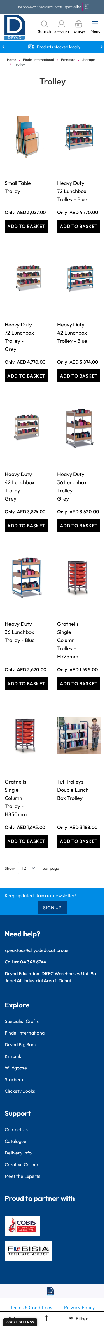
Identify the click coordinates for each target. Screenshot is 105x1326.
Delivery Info (18, 1153)
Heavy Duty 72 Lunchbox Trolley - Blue (72, 191)
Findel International (38, 59)
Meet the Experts (22, 1176)
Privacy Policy (79, 1307)
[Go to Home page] (14, 27)
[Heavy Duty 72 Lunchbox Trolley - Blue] (78, 136)
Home (11, 59)
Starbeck (14, 1079)
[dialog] (20, 1322)
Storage (88, 59)
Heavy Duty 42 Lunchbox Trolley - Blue (72, 332)
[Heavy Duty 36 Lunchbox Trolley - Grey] (78, 428)
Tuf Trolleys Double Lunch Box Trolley (73, 789)
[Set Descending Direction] (44, 1318)
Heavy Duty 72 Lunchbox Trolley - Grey (19, 336)
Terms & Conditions (31, 1307)
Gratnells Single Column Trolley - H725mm (68, 640)
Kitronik (13, 1056)
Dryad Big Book (21, 1044)
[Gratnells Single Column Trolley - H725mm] (78, 577)
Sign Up (52, 907)
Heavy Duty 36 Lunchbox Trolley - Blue (20, 631)
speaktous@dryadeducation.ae (37, 950)
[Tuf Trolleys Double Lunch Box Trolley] (78, 735)
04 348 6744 (33, 962)
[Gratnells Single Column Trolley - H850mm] (26, 735)
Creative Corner (22, 1164)
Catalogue (15, 1141)
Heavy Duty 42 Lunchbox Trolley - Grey (19, 486)
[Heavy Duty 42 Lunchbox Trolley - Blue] (78, 278)
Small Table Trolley (18, 187)
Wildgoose (16, 1068)
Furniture (68, 59)
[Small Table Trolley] (26, 136)
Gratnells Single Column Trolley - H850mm (16, 798)
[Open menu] (95, 23)
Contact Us (16, 1129)
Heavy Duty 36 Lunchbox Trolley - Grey (72, 486)
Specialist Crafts (22, 1021)
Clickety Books (20, 1091)
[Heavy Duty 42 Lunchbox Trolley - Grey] (26, 428)
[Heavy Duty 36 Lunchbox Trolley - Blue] (26, 577)
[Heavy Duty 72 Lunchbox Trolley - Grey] (26, 278)
